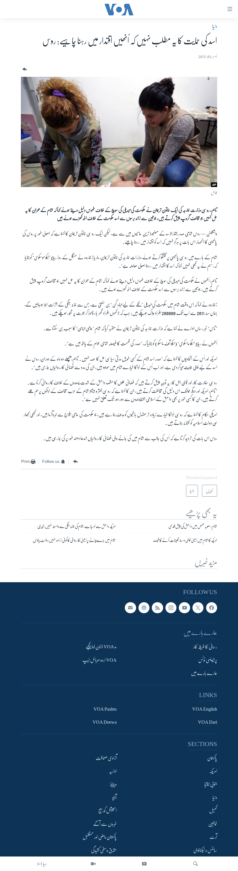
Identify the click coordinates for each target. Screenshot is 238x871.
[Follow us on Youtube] (184, 607)
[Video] (93, 864)
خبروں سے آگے (105, 824)
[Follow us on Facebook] (211, 607)
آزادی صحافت (106, 758)
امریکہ (213, 771)
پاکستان (212, 758)
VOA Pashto (105, 709)
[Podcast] (143, 607)
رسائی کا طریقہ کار (205, 647)
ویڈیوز (113, 785)
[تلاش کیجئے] (195, 864)
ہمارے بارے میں (204, 673)
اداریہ (113, 771)
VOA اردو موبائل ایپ (99, 660)
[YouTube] (144, 864)
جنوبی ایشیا (210, 785)
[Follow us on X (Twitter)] (197, 607)
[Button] (24, 69)
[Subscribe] (130, 607)
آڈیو (114, 798)
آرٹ (213, 837)
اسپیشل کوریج (107, 811)
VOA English (204, 709)
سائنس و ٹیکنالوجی (205, 850)
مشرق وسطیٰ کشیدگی (104, 850)
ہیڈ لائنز (42, 864)
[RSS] (157, 607)
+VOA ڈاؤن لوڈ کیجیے (101, 647)
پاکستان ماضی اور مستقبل (100, 837)
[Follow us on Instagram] (170, 607)
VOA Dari (207, 722)
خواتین (212, 824)
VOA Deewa (105, 722)
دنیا (214, 26)
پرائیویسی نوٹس (207, 660)
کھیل (213, 811)
